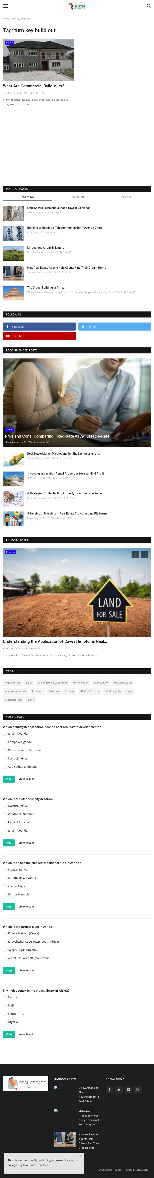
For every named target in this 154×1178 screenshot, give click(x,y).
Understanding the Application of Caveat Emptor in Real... (55, 641)
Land (31, 699)
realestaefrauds (123, 683)
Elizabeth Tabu (13, 699)
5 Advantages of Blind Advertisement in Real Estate (89, 1094)
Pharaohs (38, 691)
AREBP (30, 212)
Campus (54, 691)
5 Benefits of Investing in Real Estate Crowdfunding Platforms (67, 513)
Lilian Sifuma (12, 442)
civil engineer (80, 683)
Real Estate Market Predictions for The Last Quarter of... (63, 453)
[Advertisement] (77, 152)
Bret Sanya (9, 92)
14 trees (69, 691)
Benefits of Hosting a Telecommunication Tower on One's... (65, 227)
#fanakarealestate (15, 691)
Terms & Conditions (136, 1169)
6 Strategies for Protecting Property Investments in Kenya (64, 493)
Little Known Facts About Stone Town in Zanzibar (58, 207)
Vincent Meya (34, 458)
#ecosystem (101, 683)
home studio (12, 683)
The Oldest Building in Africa (46, 287)
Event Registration (110, 1169)
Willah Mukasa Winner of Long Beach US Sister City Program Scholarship (67, 292)
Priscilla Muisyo (35, 252)
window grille (113, 691)
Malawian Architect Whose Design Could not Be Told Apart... (89, 1118)
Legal (129, 691)
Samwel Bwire (35, 272)
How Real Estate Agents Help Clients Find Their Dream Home (66, 267)
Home (6, 18)
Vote (9, 779)
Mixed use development (52, 683)
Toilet (29, 683)
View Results (26, 779)
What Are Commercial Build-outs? (33, 86)
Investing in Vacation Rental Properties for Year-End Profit (65, 473)
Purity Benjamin (36, 497)
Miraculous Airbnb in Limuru (45, 247)
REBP (30, 232)
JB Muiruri (32, 478)
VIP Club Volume (89, 691)
